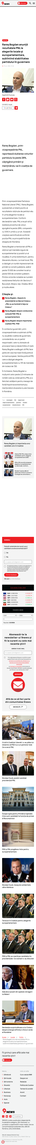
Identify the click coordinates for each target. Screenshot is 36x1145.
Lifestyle (7, 1089)
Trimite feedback (11, 575)
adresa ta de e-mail (18, 648)
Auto (5, 1099)
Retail (23, 1136)
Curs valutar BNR (26, 1075)
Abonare (18, 674)
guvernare (18, 402)
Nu (7, 557)
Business (7, 1092)
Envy (19, 1136)
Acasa (4, 1037)
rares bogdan (9, 400)
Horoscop (7, 1096)
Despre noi (24, 1078)
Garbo (15, 1136)
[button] (30, 3)
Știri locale (7, 1078)
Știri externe (8, 1082)
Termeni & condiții (26, 1089)
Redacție (23, 1082)
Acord (22, 1092)
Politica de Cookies (27, 1085)
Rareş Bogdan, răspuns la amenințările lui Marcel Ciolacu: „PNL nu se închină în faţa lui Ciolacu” (16, 302)
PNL (15, 400)
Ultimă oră (7, 1075)
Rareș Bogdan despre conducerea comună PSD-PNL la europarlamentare (17, 314)
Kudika (11, 1136)
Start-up (27, 1136)
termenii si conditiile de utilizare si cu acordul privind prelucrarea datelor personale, (19, 662)
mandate (25, 402)
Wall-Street (5, 1136)
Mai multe (18, 707)
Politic (5, 40)
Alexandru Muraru (16, 405)
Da (7, 553)
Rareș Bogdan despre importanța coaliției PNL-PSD (17, 322)
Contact (23, 1096)
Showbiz (7, 1085)
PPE (23, 405)
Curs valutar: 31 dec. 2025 (18, 587)
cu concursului (19, 666)
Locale (13, 1037)
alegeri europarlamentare (8, 402)
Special (6, 1103)
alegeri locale (21, 400)
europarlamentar (6, 405)
